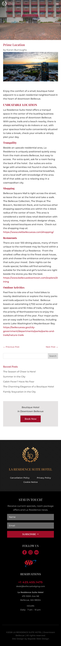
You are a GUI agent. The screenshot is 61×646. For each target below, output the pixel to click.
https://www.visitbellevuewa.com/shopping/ (28, 232)
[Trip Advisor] (36, 552)
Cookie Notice (30, 482)
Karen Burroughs (17, 50)
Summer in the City (14, 376)
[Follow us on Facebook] (24, 552)
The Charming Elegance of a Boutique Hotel (28, 386)
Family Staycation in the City (19, 391)
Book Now (30, 419)
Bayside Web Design (38, 638)
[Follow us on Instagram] (30, 552)
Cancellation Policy (20, 478)
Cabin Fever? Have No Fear (18, 381)
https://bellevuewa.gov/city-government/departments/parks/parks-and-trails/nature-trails (29, 331)
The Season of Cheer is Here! (19, 371)
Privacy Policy (44, 478)
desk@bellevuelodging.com (30, 586)
